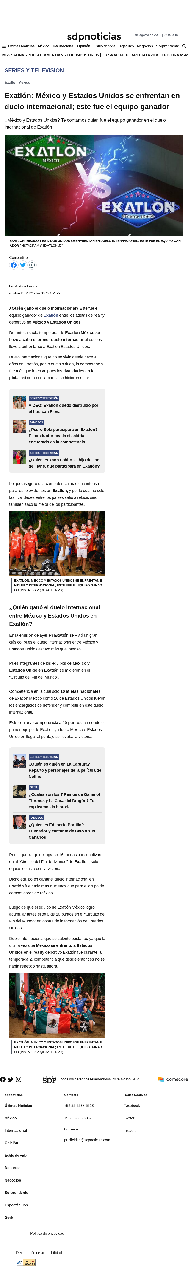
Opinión (83, 46)
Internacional (63, 46)
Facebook (132, 1106)
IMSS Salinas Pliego (21, 55)
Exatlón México (17, 82)
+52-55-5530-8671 (79, 1118)
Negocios (145, 46)
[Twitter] (23, 265)
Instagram (131, 1130)
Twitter (129, 1118)
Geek (9, 1217)
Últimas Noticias (21, 46)
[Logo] (94, 37)
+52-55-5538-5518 (79, 1106)
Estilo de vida (104, 46)
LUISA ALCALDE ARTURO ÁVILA (130, 55)
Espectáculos (16, 1205)
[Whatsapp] (32, 265)
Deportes (126, 46)
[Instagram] (18, 1079)
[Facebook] (13, 265)
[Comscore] (173, 1079)
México (44, 46)
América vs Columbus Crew (71, 55)
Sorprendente (167, 46)
